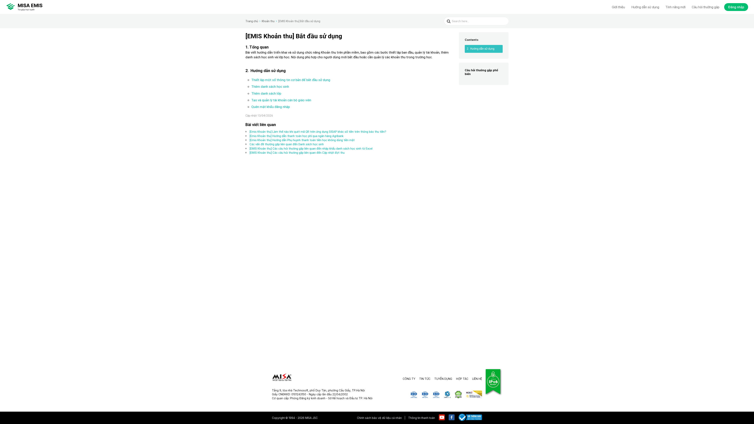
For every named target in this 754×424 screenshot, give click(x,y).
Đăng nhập (736, 7)
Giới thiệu (618, 7)
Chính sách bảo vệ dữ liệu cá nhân (380, 417)
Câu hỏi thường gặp (705, 7)
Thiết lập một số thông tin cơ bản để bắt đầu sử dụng (290, 80)
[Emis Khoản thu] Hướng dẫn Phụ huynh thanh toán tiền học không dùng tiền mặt (302, 140)
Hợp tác (462, 378)
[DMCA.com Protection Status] (458, 397)
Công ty (409, 378)
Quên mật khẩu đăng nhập (270, 107)
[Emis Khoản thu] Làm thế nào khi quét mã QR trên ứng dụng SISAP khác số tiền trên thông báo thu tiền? (318, 131)
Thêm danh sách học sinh (270, 86)
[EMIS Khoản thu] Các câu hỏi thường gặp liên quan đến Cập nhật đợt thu (297, 152)
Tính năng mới (675, 7)
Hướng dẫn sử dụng (645, 7)
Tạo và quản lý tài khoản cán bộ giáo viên (281, 100)
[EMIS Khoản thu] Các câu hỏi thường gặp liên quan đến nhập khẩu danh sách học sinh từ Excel (311, 148)
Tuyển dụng (443, 378)
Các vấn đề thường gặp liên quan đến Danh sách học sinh (287, 144)
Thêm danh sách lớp (266, 93)
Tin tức (424, 378)
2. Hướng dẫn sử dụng (480, 48)
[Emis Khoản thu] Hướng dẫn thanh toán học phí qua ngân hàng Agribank (296, 136)
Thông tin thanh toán (421, 417)
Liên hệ (477, 378)
